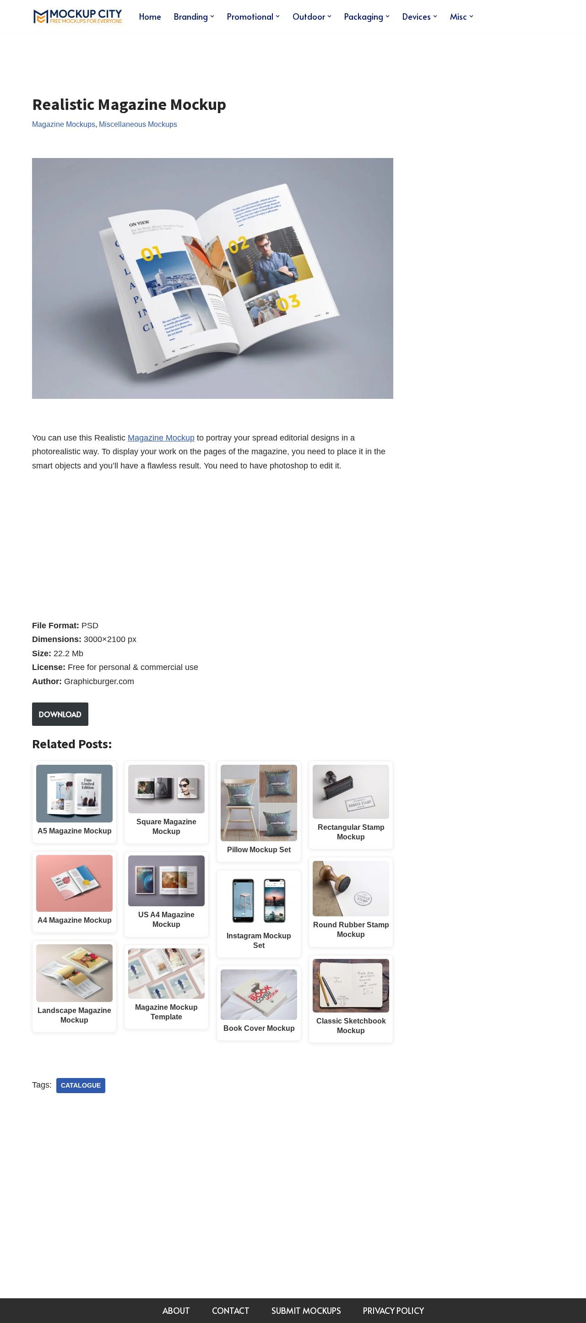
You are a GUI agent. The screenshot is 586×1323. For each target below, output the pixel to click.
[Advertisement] (198, 56)
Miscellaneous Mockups (138, 124)
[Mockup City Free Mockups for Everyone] (78, 16)
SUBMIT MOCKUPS (306, 1310)
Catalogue (81, 1085)
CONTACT (231, 1310)
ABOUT (176, 1310)
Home (150, 16)
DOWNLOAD (60, 714)
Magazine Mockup (161, 437)
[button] (212, 16)
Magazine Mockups (63, 124)
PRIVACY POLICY (393, 1310)
